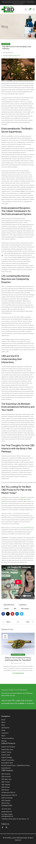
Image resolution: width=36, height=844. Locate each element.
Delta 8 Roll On (6, 768)
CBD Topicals (5, 784)
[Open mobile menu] (34, 9)
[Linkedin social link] (17, 614)
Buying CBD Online (9, 604)
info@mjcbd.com (6, 812)
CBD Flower (5, 790)
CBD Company (25, 608)
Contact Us (4, 733)
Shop (3, 725)
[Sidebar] (2, 255)
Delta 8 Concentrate (7, 760)
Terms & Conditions (7, 738)
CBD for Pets (5, 803)
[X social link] (8, 614)
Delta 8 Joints (5, 755)
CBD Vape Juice (6, 779)
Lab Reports (5, 728)
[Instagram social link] (6, 827)
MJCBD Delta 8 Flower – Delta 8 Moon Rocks (15, 765)
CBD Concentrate (7, 798)
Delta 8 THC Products (18, 654)
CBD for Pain (5, 44)
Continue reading (18, 673)
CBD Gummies (6, 777)
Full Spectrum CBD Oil (8, 792)
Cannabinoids (22, 604)
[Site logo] (7, 9)
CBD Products (5, 774)
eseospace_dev (15, 55)
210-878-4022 (6, 809)
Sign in (3, 736)
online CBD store (29, 527)
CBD (15, 608)
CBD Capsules (5, 800)
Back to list (18, 622)
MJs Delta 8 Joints (7, 763)
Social (3, 730)
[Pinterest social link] (12, 614)
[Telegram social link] (22, 614)
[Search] (26, 9)
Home (3, 720)
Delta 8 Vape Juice (7, 749)
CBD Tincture (5, 782)
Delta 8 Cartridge (6, 757)
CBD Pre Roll (5, 787)
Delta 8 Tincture (6, 752)
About (3, 722)
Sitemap (4, 741)
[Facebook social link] (3, 614)
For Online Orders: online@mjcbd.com (7, 815)
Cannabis (6, 608)
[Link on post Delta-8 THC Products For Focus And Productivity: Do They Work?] (18, 644)
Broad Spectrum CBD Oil (9, 795)
